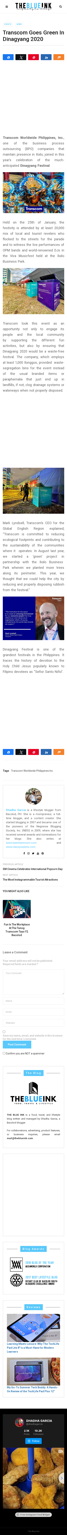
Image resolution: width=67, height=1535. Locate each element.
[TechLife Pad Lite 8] (33, 1327)
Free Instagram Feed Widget (35, 1514)
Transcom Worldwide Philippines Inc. (32, 770)
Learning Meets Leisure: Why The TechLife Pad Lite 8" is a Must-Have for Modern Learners (33, 1347)
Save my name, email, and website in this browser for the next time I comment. (33, 1037)
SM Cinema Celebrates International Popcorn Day (33, 869)
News (19, 24)
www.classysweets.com (20, 847)
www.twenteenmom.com (21, 842)
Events (7, 24)
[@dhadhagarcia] (19, 1422)
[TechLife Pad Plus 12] (33, 1371)
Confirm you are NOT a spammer (24, 1053)
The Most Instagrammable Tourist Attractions (30, 879)
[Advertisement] (33, 97)
